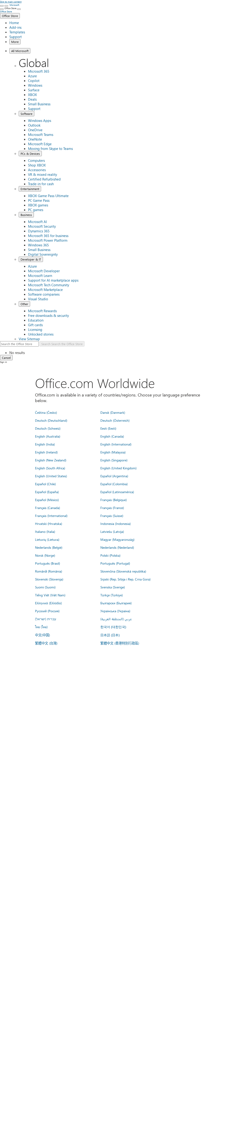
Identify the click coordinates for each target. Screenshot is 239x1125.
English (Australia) (47, 436)
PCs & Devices (30, 154)
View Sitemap (29, 338)
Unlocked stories (40, 334)
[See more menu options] (2, 9)
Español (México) (47, 499)
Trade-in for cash (41, 183)
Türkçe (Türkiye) (111, 595)
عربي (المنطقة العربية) (116, 618)
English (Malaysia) (113, 452)
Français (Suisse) (111, 515)
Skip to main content (10, 1)
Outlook (34, 125)
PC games (35, 209)
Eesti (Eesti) (108, 428)
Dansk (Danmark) (112, 412)
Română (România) (48, 571)
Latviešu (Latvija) (112, 531)
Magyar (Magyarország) (117, 539)
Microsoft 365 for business (48, 235)
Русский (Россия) (47, 610)
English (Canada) (112, 436)
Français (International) (51, 515)
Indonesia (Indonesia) (115, 523)
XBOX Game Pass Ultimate (48, 195)
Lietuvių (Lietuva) (47, 539)
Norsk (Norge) (45, 555)
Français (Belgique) (113, 499)
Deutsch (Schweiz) (47, 428)
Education (35, 320)
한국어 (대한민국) (113, 627)
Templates (17, 32)
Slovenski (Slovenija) (49, 579)
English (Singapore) (113, 460)
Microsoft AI (37, 221)
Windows (35, 85)
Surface (33, 90)
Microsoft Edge (40, 144)
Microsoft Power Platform (47, 240)
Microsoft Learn (40, 275)
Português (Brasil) (47, 563)
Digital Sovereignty (43, 254)
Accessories (37, 169)
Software (26, 114)
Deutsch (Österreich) (115, 420)
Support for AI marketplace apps (53, 280)
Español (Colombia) (114, 483)
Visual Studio (38, 299)
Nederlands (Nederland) (117, 547)
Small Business (39, 104)
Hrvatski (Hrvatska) (48, 523)
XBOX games (38, 205)
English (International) (115, 444)
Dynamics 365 (38, 231)
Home (14, 22)
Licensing (35, 329)
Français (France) (112, 507)
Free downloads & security (48, 315)
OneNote (35, 139)
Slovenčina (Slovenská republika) (123, 571)
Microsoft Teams (40, 134)
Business (26, 215)
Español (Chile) (45, 483)
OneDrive (35, 129)
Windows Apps (39, 120)
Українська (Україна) (115, 610)
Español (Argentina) (114, 476)
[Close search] (6, 6)
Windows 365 (38, 245)
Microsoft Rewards (42, 310)
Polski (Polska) (110, 555)
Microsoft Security (42, 226)
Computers (36, 160)
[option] (124, 352)
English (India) (45, 444)
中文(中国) (42, 635)
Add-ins (15, 27)
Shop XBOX (37, 165)
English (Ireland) (46, 452)
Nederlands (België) (48, 547)
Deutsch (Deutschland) (51, 420)
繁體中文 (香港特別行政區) (119, 643)
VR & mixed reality (42, 174)
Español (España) (47, 491)
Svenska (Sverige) (112, 587)
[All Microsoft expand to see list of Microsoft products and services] (2, 6)
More (15, 42)
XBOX (32, 94)
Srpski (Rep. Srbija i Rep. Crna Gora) (125, 579)
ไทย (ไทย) (41, 626)
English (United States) (51, 476)
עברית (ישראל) (45, 618)
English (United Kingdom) (118, 468)
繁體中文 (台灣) (46, 643)
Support (15, 36)
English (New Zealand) (50, 460)
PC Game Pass (38, 200)
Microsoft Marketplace (45, 289)
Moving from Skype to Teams (50, 148)
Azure (32, 76)
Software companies (44, 294)
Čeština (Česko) (46, 412)
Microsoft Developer (44, 271)
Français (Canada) (47, 507)
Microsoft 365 (38, 71)
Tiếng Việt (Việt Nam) (50, 595)
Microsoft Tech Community (48, 285)
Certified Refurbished (44, 179)
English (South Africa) (50, 468)
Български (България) (116, 603)
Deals (32, 99)
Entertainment (30, 189)
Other (24, 304)
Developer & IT (31, 259)
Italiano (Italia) (45, 531)
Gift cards (35, 324)
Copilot (33, 80)
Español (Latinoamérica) (117, 491)
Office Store (10, 16)
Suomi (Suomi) (45, 587)
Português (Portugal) (115, 563)
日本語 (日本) (110, 635)
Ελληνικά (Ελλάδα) (48, 603)
